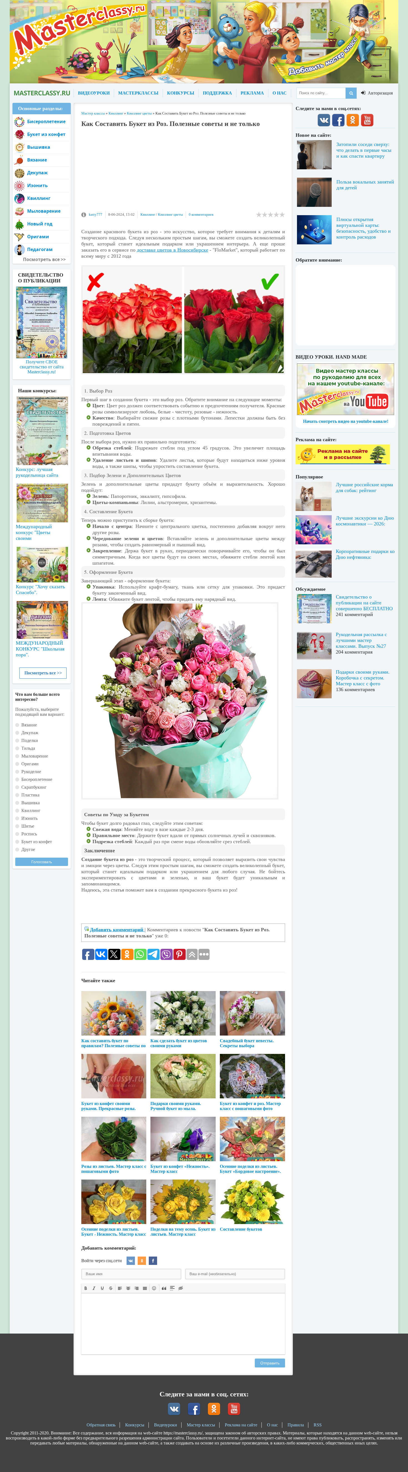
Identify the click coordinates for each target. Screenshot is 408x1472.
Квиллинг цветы (170, 214)
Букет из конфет (46, 134)
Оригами (38, 237)
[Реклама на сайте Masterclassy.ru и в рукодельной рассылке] (343, 462)
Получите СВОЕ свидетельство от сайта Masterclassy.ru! (42, 366)
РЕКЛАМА (252, 93)
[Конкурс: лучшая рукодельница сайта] (41, 413)
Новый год (39, 224)
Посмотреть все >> (43, 673)
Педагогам (40, 249)
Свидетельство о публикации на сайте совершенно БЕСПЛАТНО (364, 602)
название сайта (42, 93)
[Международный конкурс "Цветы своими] (41, 500)
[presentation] (85, 1287)
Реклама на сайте (241, 1425)
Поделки (29, 740)
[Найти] (351, 93)
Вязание (37, 160)
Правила (296, 1425)
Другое (28, 849)
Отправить (269, 1363)
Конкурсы (134, 1425)
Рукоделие (31, 771)
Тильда (28, 748)
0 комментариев (201, 214)
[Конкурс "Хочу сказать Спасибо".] (41, 563)
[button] (86, 1288)
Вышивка (38, 147)
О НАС (280, 93)
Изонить (37, 185)
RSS (318, 1425)
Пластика (30, 795)
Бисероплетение (46, 121)
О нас (272, 1425)
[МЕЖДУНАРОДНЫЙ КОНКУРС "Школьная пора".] (41, 617)
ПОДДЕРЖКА (217, 93)
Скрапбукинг (34, 787)
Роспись (29, 833)
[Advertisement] (183, 172)
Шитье (27, 826)
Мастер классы (201, 1425)
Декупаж (37, 173)
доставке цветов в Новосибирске (172, 250)
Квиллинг (147, 214)
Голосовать (41, 862)
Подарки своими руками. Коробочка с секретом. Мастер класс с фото (363, 677)
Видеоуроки (165, 1425)
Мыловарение (44, 211)
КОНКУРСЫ (180, 93)
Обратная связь (101, 1425)
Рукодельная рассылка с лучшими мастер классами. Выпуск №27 (361, 640)
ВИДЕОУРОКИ (94, 93)
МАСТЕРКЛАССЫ (138, 93)
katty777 (95, 214)
